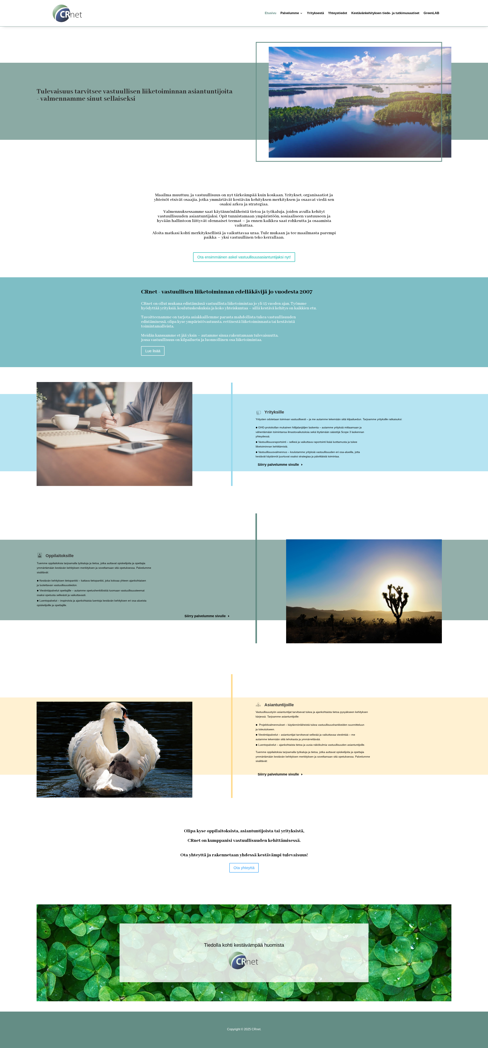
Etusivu (270, 13)
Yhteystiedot (337, 13)
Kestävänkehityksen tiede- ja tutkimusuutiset (385, 13)
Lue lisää (152, 351)
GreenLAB (431, 13)
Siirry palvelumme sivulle (278, 464)
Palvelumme (289, 13)
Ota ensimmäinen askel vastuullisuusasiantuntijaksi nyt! (244, 257)
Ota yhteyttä (244, 868)
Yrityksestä (315, 13)
